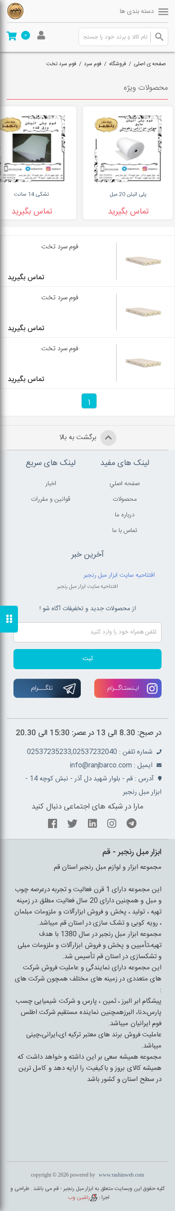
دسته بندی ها (137, 11)
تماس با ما (124, 530)
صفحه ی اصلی (150, 63)
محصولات (125, 499)
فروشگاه (117, 63)
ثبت (88, 659)
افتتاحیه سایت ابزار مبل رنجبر (119, 575)
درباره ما (125, 515)
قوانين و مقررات (50, 499)
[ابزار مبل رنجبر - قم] (31, 11)
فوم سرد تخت (61, 63)
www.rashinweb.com (121, 1175)
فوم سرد (92, 63)
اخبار (50, 483)
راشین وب (79, 1197)
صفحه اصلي (124, 483)
